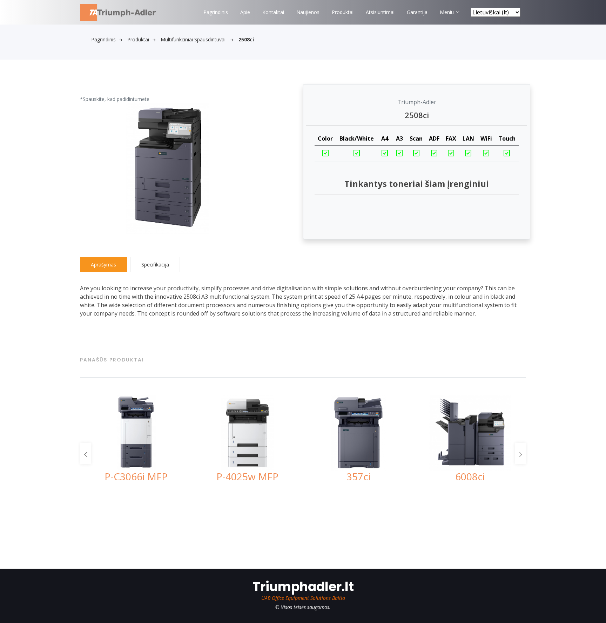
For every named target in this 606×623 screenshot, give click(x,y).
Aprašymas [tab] (103, 264)
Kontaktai (273, 12)
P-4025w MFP (247, 476)
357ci (358, 476)
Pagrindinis (215, 12)
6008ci (470, 476)
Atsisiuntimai (380, 12)
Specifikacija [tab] (155, 264)
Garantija (417, 12)
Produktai (343, 12)
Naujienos (307, 12)
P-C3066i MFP (136, 476)
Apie (245, 12)
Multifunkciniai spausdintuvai (194, 39)
